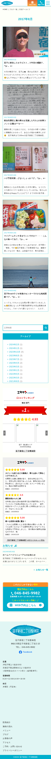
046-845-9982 (28, 647)
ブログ (6, 734)
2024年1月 (14, 348)
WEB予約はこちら (25, 605)
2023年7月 (14, 359)
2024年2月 (14, 344)
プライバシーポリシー (12, 750)
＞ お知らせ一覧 (40, 570)
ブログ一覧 (13, 9)
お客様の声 (7, 738)
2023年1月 (14, 370)
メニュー (7, 730)
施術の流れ (7, 726)
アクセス (7, 742)
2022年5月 (14, 374)
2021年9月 (14, 381)
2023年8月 (14, 356)
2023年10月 (14, 352)
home (5, 9)
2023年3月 (14, 367)
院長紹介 (7, 722)
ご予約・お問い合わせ (12, 746)
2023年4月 (14, 363)
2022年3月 (14, 378)
